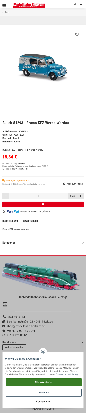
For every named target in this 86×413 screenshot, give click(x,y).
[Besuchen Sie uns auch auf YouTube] (5, 304)
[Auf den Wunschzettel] (77, 34)
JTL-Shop (49, 409)
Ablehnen (43, 392)
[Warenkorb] (81, 4)
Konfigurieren (43, 401)
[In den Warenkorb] (43, 204)
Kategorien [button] (8, 243)
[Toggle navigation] (4, 5)
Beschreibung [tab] (10, 221)
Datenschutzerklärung (67, 374)
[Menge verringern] (5, 196)
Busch (16, 138)
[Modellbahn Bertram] (29, 5)
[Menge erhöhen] (80, 196)
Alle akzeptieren (43, 382)
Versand (21, 163)
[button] (75, 4)
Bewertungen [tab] (30, 221)
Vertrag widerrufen (14, 347)
